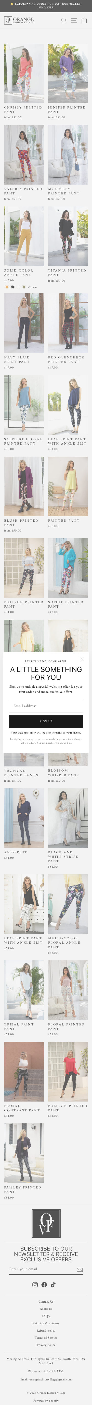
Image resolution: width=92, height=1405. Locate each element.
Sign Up (46, 721)
